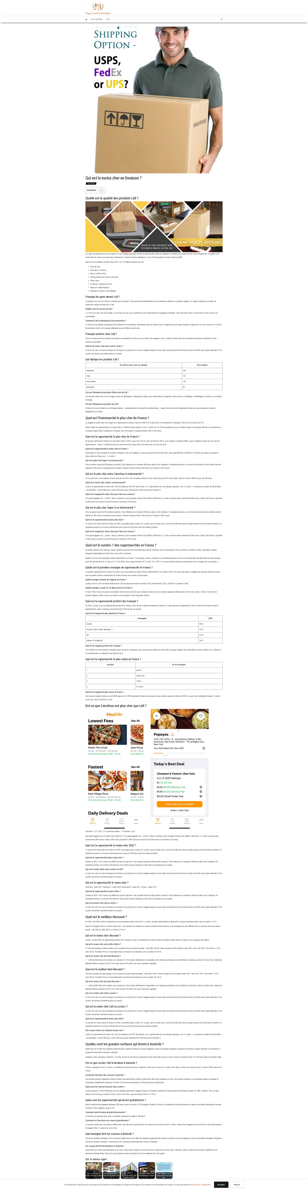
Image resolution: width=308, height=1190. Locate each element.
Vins (108, 19)
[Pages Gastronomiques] (86, 19)
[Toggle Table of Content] (100, 190)
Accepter (221, 1185)
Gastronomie (97, 19)
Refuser (237, 1185)
